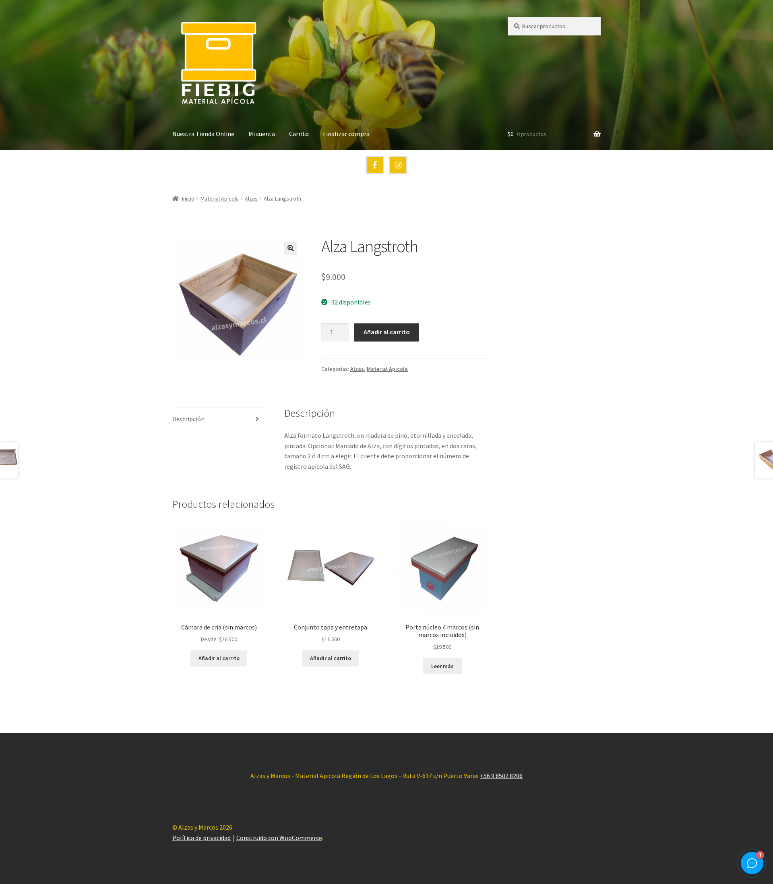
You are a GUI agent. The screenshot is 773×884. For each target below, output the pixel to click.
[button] (290, 248)
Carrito (299, 134)
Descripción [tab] (188, 419)
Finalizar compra (346, 134)
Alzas (251, 198)
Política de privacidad (201, 838)
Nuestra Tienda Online (203, 134)
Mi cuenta (261, 134)
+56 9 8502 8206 (501, 776)
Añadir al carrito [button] (219, 658)
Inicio (188, 198)
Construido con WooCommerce (279, 838)
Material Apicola (219, 198)
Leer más (442, 666)
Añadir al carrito (387, 332)
